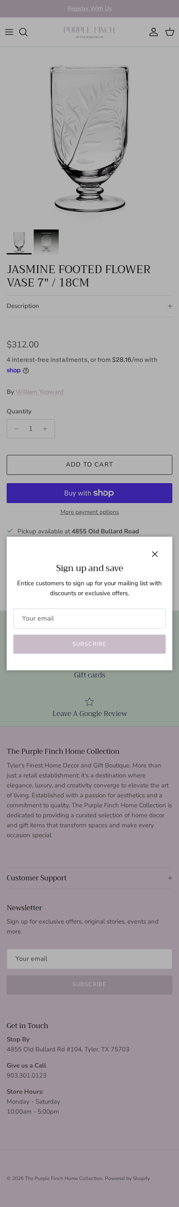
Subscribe (89, 644)
